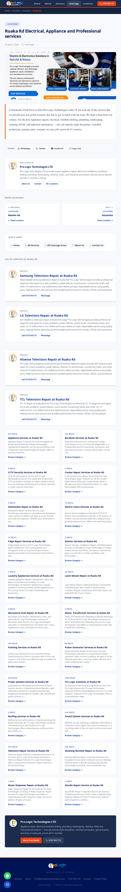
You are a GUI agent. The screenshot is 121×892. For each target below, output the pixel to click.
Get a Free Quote (31, 840)
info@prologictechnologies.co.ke (49, 879)
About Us (26, 184)
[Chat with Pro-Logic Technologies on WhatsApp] (7, 875)
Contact (37, 184)
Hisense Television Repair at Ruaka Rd (47, 359)
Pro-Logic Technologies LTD (71, 885)
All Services (33, 245)
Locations (12, 24)
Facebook (58, 148)
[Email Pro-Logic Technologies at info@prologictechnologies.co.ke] (7, 884)
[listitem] (32, 446)
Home (16, 245)
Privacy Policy (100, 879)
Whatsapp (45, 295)
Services (18, 879)
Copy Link (76, 148)
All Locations (52, 184)
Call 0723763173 (29, 295)
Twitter (42, 148)
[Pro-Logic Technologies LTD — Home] (17, 3)
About (28, 879)
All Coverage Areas (56, 245)
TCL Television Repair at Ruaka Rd (44, 399)
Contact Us (98, 245)
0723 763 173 (108, 3)
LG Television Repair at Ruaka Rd (44, 315)
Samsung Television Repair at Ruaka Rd (48, 276)
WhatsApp (25, 148)
